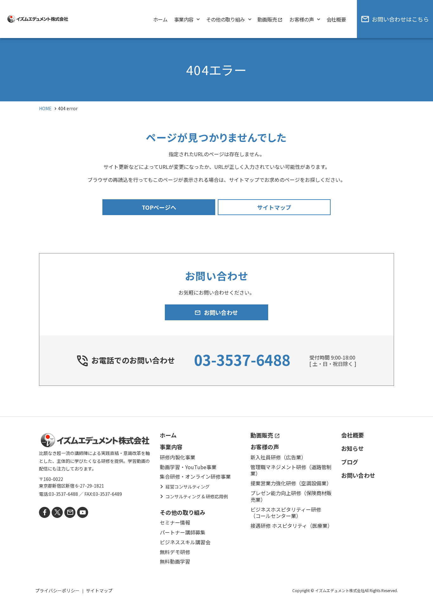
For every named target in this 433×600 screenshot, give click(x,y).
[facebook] (44, 512)
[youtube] (82, 512)
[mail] (69, 512)
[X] (57, 512)
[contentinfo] (216, 508)
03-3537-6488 (242, 359)
